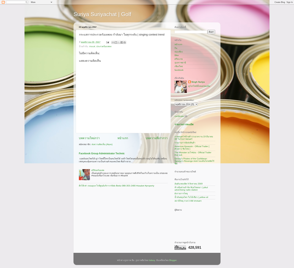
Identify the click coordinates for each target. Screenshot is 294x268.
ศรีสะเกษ (179, 59)
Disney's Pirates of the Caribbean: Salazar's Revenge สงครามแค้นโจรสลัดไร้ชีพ (194, 161)
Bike (177, 55)
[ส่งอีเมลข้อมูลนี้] (113, 42)
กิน (176, 48)
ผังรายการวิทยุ (181, 193)
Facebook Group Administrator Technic (102, 153)
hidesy (152, 260)
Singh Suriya (198, 82)
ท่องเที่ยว (179, 52)
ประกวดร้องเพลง (103, 46)
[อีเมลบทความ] (107, 42)
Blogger (173, 260)
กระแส (92, 46)
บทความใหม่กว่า (89, 138)
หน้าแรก (122, 138)
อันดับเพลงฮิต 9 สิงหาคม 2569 (189, 184)
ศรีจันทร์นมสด (97, 170)
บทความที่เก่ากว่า (157, 138)
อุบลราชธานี (180, 63)
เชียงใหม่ (179, 66)
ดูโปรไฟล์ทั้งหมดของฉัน (199, 86)
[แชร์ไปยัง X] (118, 42)
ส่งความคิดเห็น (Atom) (102, 144)
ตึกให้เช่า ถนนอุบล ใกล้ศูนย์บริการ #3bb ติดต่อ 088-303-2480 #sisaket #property (116, 186)
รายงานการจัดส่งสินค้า (185, 143)
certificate (179, 116)
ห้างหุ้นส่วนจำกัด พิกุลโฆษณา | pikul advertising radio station (191, 188)
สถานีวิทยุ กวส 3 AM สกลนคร (188, 201)
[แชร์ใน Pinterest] (124, 42)
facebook (179, 70)
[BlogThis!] (115, 42)
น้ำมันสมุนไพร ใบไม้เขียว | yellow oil (191, 197)
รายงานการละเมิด (184, 124)
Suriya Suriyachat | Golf (102, 14)
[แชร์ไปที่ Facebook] (121, 42)
